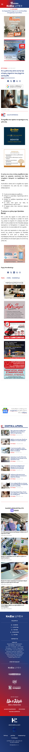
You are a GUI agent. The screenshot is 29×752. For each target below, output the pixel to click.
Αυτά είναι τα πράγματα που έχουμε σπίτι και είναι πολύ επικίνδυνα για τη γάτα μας (17, 467)
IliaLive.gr (6, 735)
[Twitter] (11, 81)
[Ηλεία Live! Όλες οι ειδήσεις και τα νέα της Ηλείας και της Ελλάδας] (14, 4)
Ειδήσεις (24, 412)
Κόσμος (12, 452)
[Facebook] (8, 81)
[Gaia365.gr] (14, 681)
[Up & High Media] (14, 702)
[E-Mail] (17, 81)
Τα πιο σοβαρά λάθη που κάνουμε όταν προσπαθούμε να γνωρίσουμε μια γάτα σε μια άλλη (19, 484)
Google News (13, 410)
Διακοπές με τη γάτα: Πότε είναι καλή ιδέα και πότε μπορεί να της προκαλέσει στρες (18, 458)
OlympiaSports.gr (21, 735)
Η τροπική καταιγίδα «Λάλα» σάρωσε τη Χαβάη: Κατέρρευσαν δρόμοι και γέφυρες (18, 449)
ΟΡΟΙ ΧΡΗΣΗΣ (22, 709)
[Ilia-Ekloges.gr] (14, 688)
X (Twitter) (15, 627)
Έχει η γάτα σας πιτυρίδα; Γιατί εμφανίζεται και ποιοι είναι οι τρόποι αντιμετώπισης (17, 432)
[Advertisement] (14, 390)
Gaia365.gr (13, 735)
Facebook (15, 625)
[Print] (20, 81)
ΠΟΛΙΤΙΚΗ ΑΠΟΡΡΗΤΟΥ (14, 711)
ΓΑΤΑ (9, 278)
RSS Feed (15, 634)
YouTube (15, 629)
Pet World (4, 68)
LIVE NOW (15, 9)
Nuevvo (17, 745)
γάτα (2, 122)
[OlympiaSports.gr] (14, 674)
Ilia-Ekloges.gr (14, 738)
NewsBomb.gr (9, 267)
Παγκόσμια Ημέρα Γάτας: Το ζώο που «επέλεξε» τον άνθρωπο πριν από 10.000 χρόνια (18, 493)
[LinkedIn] (14, 81)
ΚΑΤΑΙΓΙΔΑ (16, 278)
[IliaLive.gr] (14, 668)
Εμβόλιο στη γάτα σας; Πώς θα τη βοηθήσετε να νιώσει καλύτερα (18, 440)
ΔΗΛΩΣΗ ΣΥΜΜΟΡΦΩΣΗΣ (10, 709)
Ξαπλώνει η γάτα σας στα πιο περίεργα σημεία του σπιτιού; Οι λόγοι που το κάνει (18, 476)
